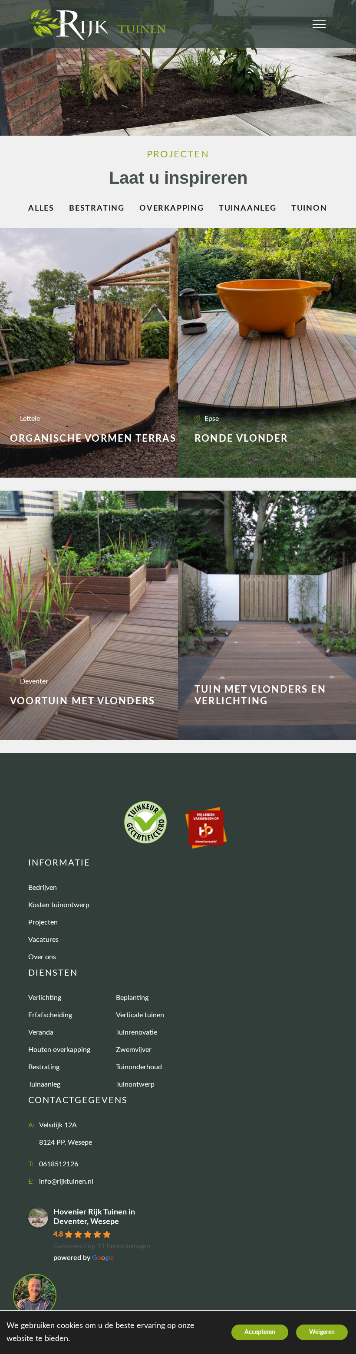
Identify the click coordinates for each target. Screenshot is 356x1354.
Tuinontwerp (135, 1084)
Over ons (42, 957)
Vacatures (43, 939)
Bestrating (97, 208)
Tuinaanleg (248, 208)
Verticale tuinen (140, 1015)
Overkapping (171, 208)
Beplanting (132, 997)
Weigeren (322, 1332)
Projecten (43, 922)
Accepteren (259, 1332)
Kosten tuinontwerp (58, 905)
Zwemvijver (134, 1049)
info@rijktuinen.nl (66, 1181)
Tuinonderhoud (139, 1067)
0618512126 (58, 1164)
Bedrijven (42, 887)
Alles (41, 208)
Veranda (40, 1032)
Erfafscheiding (50, 1015)
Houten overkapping (59, 1049)
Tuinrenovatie (136, 1032)
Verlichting (44, 997)
